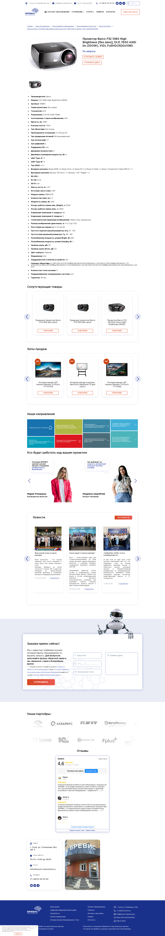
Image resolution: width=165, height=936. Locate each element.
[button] (27, 317)
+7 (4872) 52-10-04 (106, 3)
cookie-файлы (14, 927)
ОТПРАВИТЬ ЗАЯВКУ (93, 57)
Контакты (91, 920)
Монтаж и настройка (95, 913)
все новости (123, 517)
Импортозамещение (58, 916)
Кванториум (54, 907)
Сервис (90, 916)
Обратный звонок (130, 12)
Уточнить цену (92, 62)
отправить (41, 682)
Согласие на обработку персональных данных (45, 926)
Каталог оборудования (58, 12)
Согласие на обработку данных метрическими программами (107, 929)
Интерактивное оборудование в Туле (64, 920)
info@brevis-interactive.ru (63, 3)
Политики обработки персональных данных (47, 675)
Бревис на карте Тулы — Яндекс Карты (82, 830)
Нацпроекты (55, 913)
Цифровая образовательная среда (63, 910)
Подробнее (48, 330)
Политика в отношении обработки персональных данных (106, 926)
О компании (77, 12)
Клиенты (91, 910)
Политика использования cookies (40, 929)
